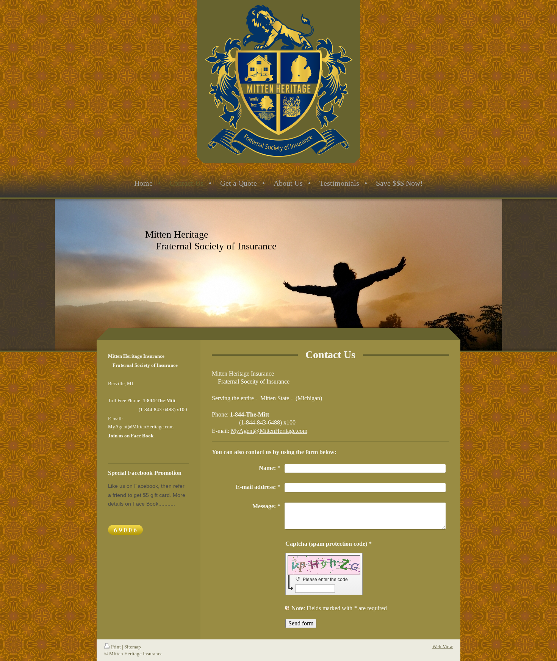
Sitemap (132, 647)
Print (116, 647)
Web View (442, 646)
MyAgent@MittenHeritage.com (269, 431)
